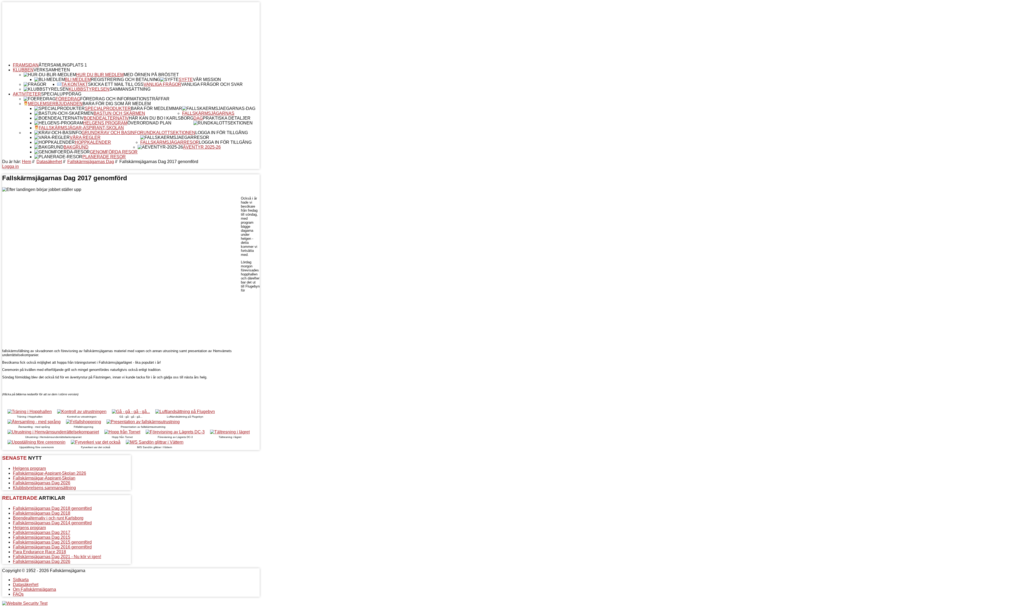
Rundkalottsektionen (167, 132)
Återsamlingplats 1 (63, 65)
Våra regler (85, 137)
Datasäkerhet (49, 161)
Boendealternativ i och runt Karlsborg (48, 518)
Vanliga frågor (162, 84)
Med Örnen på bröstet (151, 74)
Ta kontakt (74, 84)
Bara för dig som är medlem (117, 103)
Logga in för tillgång (221, 132)
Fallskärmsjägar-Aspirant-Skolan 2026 (49, 473)
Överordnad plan (149, 123)
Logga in (10, 166)
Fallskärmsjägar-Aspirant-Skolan (81, 128)
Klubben (23, 70)
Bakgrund (76, 147)
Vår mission (207, 79)
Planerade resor (104, 156)
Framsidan (26, 65)
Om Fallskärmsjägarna (34, 589)
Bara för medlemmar (156, 108)
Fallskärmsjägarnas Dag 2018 (41, 513)
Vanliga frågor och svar (212, 84)
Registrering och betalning (125, 79)
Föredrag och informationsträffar (125, 99)
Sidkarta (21, 579)
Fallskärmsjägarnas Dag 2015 (41, 537)
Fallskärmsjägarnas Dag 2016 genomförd (52, 547)
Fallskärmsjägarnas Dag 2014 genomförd (52, 523)
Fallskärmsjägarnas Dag (90, 161)
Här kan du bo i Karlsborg (161, 118)
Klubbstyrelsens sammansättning (44, 487)
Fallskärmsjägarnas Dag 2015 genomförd (52, 542)
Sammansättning (129, 89)
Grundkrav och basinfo (111, 132)
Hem (26, 161)
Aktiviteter (27, 94)
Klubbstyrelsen (89, 89)
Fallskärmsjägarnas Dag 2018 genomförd (52, 508)
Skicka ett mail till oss (116, 84)
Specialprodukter (108, 108)
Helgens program (105, 123)
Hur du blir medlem (100, 74)
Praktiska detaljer (227, 118)
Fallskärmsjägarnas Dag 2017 (41, 532)
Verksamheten (52, 70)
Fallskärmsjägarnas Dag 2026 (41, 483)
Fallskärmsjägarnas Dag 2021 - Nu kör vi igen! (57, 556)
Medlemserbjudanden (55, 103)
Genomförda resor (114, 152)
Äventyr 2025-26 (202, 147)
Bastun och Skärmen (119, 113)
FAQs (18, 594)
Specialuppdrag (61, 94)
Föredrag (68, 99)
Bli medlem (78, 79)
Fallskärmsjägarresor (169, 142)
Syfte (186, 79)
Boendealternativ (106, 118)
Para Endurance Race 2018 (39, 552)
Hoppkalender (93, 142)
